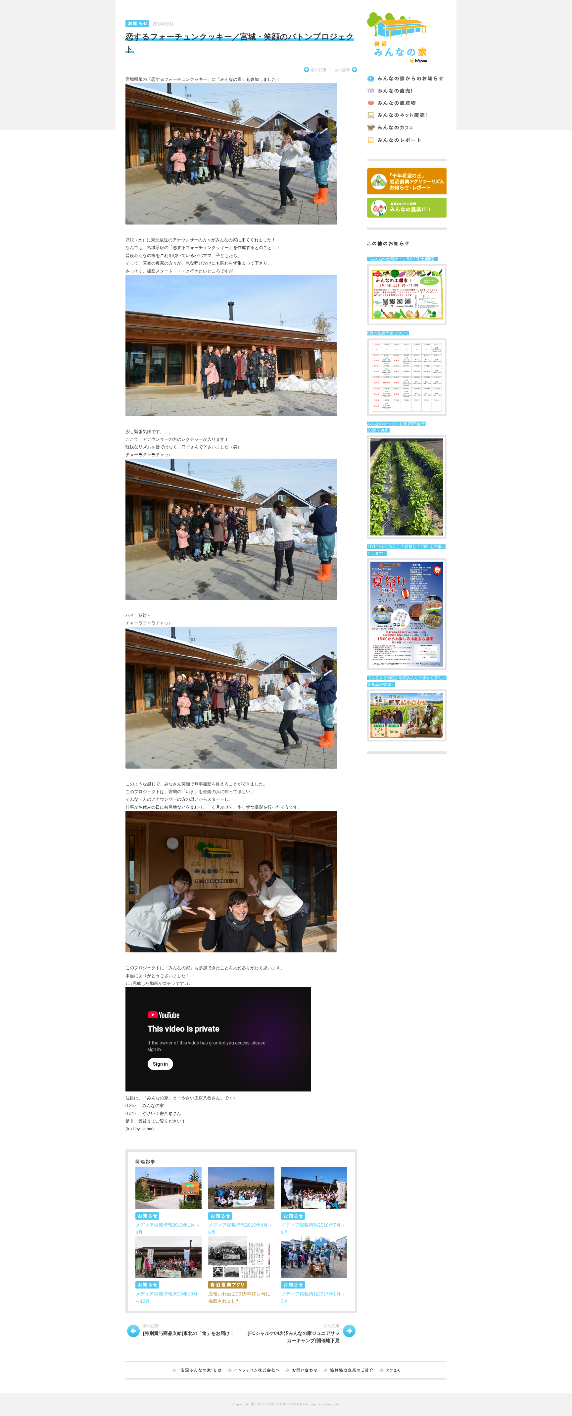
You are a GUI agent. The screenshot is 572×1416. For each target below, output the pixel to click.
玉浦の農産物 (406, 103)
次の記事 (342, 70)
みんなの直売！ (406, 91)
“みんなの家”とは (200, 1370)
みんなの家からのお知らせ (406, 79)
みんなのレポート (406, 140)
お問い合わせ (304, 1370)
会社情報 (256, 1370)
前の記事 (319, 70)
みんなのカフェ (406, 128)
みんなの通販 (406, 115)
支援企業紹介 (351, 1370)
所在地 (392, 1370)
